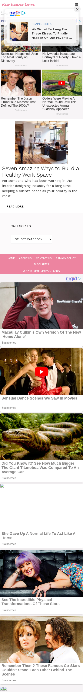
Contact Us (44, 258)
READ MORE (15, 206)
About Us (25, 258)
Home (11, 258)
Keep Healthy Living (18, 4)
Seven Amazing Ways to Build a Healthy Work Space (40, 171)
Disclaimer (41, 264)
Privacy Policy (66, 258)
